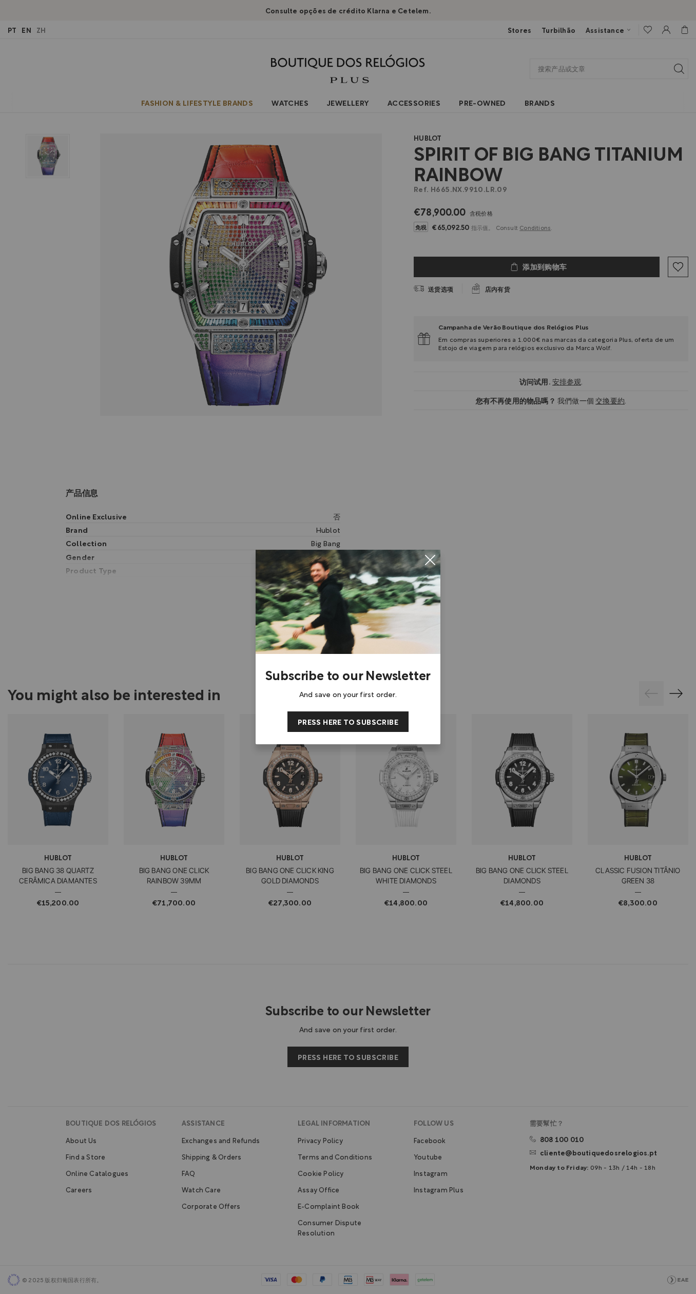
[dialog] (348, 647)
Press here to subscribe (348, 721)
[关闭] (430, 560)
